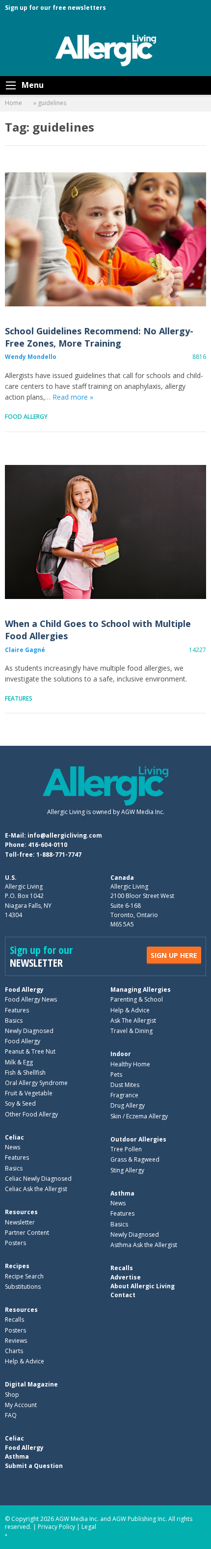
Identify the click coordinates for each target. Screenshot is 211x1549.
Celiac (14, 1137)
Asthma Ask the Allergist (143, 1245)
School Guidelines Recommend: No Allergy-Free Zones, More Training (105, 239)
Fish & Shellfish (25, 1072)
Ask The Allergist (133, 1020)
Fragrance (124, 1095)
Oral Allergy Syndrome (36, 1083)
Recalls (14, 1319)
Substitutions (23, 1286)
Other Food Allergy (31, 1114)
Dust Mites (124, 1085)
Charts (14, 1351)
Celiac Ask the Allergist (36, 1189)
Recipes (17, 1266)
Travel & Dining (131, 1031)
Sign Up (174, 955)
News (12, 1147)
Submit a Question (34, 1466)
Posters (15, 1243)
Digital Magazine (31, 1384)
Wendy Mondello (30, 357)
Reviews (16, 1340)
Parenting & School (136, 999)
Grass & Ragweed (134, 1159)
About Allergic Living (142, 1286)
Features (18, 698)
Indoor (120, 1054)
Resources (21, 1212)
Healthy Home (130, 1064)
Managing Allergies (140, 989)
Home (13, 103)
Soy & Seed (20, 1103)
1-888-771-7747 (58, 854)
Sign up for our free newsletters (55, 7)
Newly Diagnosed (29, 1031)
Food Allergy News (31, 999)
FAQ (11, 1415)
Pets (116, 1074)
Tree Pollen (126, 1149)
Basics (14, 1020)
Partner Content (27, 1232)
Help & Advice (130, 1010)
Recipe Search (24, 1276)
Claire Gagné (25, 650)
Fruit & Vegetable (29, 1093)
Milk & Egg (19, 1062)
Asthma (122, 1193)
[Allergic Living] (105, 49)
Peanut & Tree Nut (30, 1051)
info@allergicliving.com (64, 835)
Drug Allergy (127, 1105)
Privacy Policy (56, 1526)
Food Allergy (26, 416)
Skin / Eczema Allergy (139, 1116)
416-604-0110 (47, 845)
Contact (122, 1295)
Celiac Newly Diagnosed (38, 1178)
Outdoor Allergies (138, 1139)
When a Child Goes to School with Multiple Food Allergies (105, 532)
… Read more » (69, 397)
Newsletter (20, 1222)
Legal (88, 1526)
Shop (12, 1394)
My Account (21, 1405)
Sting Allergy (127, 1170)
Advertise (125, 1277)
